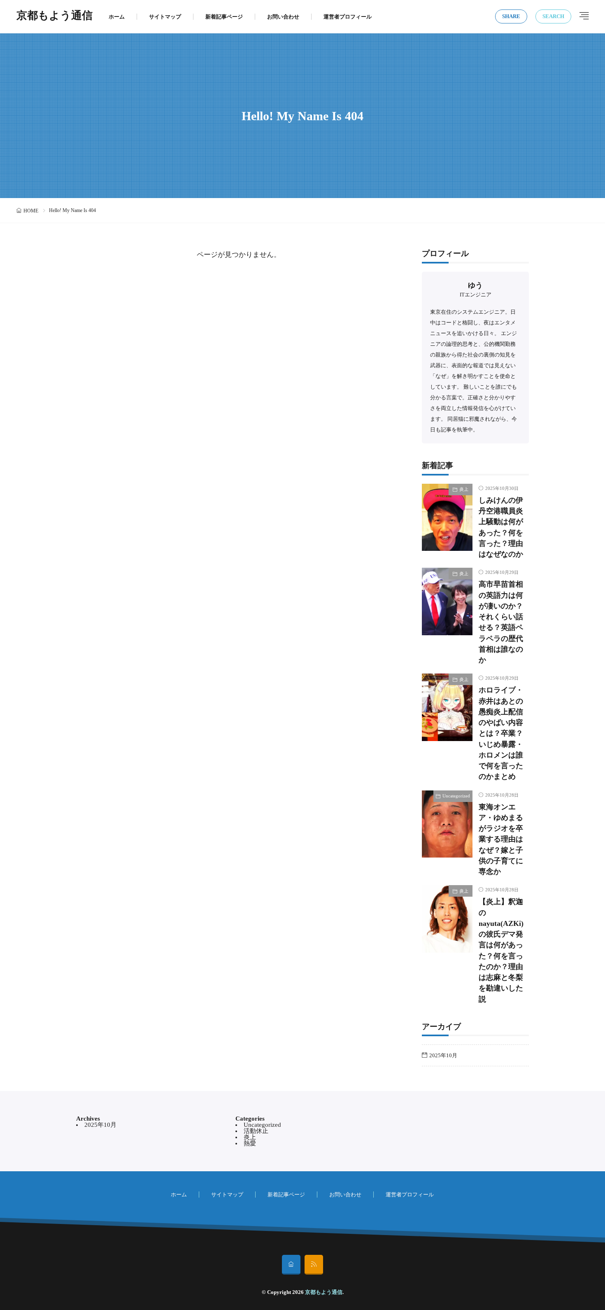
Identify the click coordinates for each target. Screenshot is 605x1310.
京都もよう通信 (54, 16)
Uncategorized (456, 795)
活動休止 (256, 1131)
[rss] (314, 1265)
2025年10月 (443, 1055)
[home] (291, 1265)
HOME (30, 211)
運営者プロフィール (347, 17)
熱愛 (250, 1143)
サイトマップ (165, 17)
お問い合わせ (283, 17)
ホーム (117, 17)
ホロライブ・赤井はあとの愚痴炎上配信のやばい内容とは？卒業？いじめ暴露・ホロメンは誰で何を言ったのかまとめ (501, 733)
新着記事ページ (224, 17)
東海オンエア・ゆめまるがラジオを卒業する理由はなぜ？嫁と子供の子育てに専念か (501, 839)
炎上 (463, 489)
